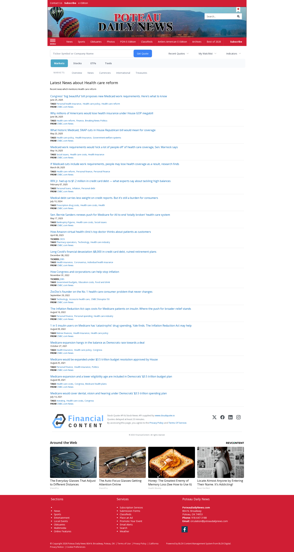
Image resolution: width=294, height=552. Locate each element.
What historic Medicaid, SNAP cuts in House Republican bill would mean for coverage (103, 130)
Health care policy (91, 103)
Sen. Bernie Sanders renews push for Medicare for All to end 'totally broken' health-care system (110, 215)
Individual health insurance (100, 262)
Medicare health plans (96, 383)
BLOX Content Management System (195, 543)
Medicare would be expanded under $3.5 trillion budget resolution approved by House (104, 359)
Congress (97, 350)
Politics (95, 367)
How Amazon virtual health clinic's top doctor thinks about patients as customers (100, 232)
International (123, 72)
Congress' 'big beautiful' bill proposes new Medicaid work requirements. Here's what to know (108, 96)
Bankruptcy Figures (65, 222)
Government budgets (66, 282)
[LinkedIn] (230, 421)
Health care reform (111, 103)
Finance (80, 120)
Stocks (77, 63)
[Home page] (147, 16)
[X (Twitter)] (214, 421)
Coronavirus (80, 262)
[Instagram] (238, 421)
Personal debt (88, 188)
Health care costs (78, 154)
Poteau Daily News (77, 543)
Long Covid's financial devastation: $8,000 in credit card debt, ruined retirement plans (103, 252)
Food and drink (102, 282)
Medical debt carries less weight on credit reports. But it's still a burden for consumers (104, 198)
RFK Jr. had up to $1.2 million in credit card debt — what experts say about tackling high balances (110, 181)
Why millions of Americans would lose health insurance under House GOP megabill (101, 113)
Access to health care (79, 299)
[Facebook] (222, 421)
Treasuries (141, 72)
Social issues (62, 154)
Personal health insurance (68, 103)
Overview (77, 72)
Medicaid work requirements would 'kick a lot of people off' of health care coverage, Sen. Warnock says (114, 147)
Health (102, 205)
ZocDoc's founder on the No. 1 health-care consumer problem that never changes (101, 292)
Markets (59, 63)
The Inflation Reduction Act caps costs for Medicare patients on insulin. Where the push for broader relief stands (120, 309)
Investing (60, 400)
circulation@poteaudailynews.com (209, 521)
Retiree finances (64, 333)
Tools (108, 63)
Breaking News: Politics (96, 120)
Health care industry (100, 242)
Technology (83, 242)
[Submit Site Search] (238, 16)
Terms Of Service (177, 422)
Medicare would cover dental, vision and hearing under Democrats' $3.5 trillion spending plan (108, 393)
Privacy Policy (157, 422)
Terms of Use (124, 543)
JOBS (62, 259)
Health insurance (64, 262)
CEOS (62, 239)
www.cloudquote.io (165, 415)
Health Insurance (83, 137)
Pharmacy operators (66, 242)
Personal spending (83, 316)
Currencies (105, 72)
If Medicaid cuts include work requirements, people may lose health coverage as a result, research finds (114, 164)
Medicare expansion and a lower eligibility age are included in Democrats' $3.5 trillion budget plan (111, 376)
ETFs (93, 63)
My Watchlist (206, 53)
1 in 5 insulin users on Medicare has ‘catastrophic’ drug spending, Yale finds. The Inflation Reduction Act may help (121, 325)
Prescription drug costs (67, 205)
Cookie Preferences (75, 547)
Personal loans (63, 188)
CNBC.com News (65, 106)
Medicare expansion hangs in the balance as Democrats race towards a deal (97, 342)
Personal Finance (102, 171)
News (90, 72)
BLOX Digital (224, 543)
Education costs (86, 282)
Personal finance (84, 171)
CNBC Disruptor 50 (100, 299)
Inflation (76, 188)
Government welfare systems (107, 137)
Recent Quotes (176, 53)
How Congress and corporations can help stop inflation (84, 272)
